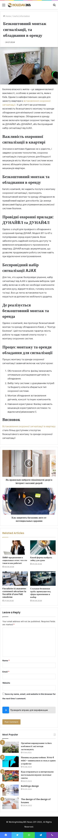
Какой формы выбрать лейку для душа (41, 559)
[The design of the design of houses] (10, 803)
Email (5, 671)
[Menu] (3, 6)
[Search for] (54, 6)
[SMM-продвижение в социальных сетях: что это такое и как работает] (15, 547)
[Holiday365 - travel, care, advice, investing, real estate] (19, 5)
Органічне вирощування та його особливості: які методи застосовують (36, 746)
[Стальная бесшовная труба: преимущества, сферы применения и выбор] (43, 578)
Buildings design (30, 786)
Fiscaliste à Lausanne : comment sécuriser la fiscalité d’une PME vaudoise (14, 593)
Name (6, 660)
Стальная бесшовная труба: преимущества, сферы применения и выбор (40, 593)
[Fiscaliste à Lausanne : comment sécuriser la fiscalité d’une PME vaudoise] (15, 578)
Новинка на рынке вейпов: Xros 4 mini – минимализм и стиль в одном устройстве (38, 760)
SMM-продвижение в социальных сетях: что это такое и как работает (14, 560)
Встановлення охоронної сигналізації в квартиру (28, 426)
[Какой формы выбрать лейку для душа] (43, 547)
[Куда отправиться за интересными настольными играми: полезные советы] (10, 775)
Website (6, 683)
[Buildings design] (10, 790)
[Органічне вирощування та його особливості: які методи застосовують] (10, 747)
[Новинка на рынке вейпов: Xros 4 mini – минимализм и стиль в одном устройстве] (10, 761)
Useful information (21, 16)
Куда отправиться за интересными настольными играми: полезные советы (37, 774)
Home (8, 16)
